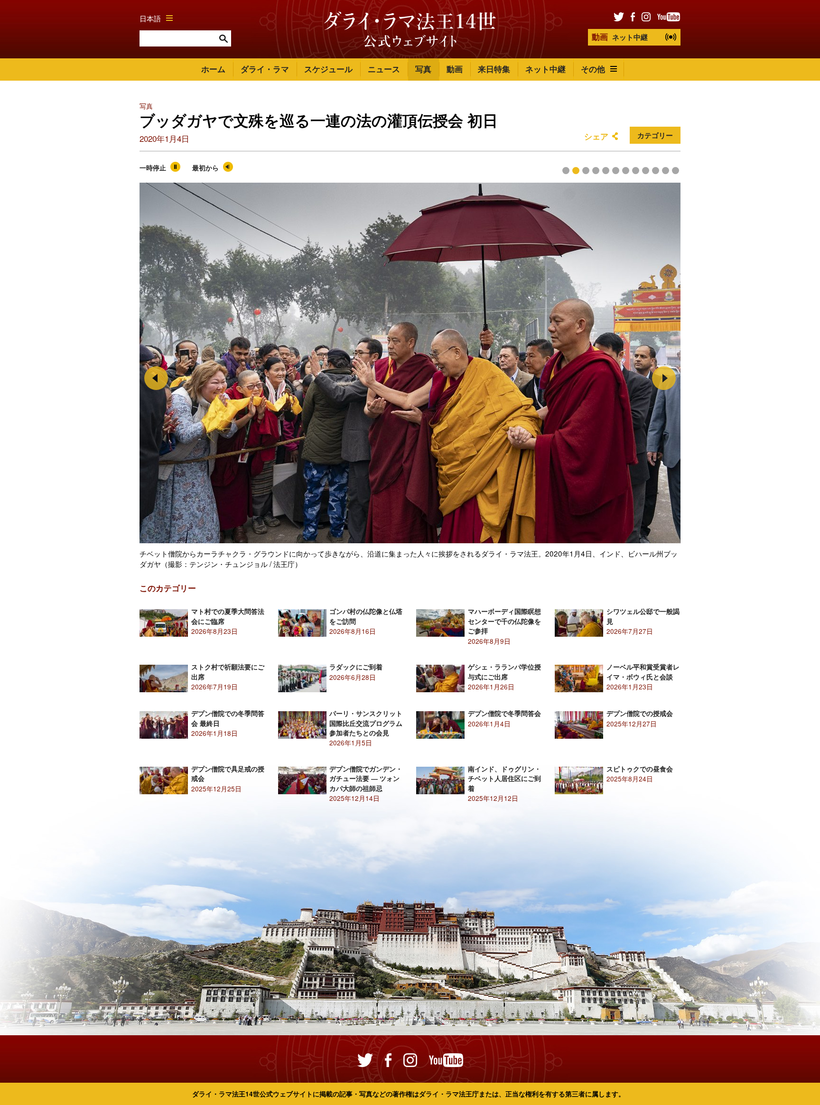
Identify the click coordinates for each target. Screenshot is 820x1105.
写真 (423, 68)
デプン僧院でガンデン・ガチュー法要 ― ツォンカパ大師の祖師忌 (365, 778)
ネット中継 (620, 36)
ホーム (213, 68)
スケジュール (328, 68)
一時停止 (153, 167)
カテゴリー (655, 135)
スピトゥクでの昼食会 (639, 768)
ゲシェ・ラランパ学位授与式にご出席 (504, 671)
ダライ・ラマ (265, 68)
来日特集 (494, 68)
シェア (596, 136)
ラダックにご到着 (355, 666)
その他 (593, 68)
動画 (455, 68)
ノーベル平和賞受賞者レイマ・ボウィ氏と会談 (643, 671)
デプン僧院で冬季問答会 (504, 713)
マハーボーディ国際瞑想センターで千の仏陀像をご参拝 (504, 621)
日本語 (150, 18)
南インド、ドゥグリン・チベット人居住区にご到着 (504, 778)
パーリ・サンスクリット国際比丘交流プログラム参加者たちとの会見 (365, 723)
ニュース (384, 68)
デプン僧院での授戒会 (639, 713)
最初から (205, 167)
